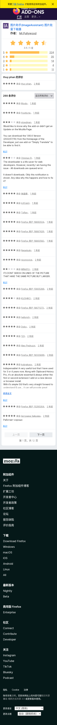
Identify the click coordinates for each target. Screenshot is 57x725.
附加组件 (8, 474)
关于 (6, 480)
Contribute (10, 633)
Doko (24, 326)
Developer (9, 639)
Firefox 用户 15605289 (32, 289)
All (4, 575)
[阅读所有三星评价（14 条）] (29, 61)
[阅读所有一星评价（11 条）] (29, 69)
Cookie (15, 689)
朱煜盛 (24, 193)
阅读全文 (7, 393)
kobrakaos (26, 364)
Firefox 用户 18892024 (32, 222)
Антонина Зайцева (30, 416)
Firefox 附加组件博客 (16, 485)
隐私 (5, 689)
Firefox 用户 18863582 (32, 241)
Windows (9, 546)
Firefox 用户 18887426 (32, 231)
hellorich (25, 317)
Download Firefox (14, 541)
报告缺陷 (8, 519)
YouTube (8, 661)
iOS (5, 558)
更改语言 (7, 708)
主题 (26, 16)
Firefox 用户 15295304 (32, 406)
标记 (5, 151)
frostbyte (26, 113)
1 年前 (33, 103)
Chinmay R (26, 158)
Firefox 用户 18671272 (32, 307)
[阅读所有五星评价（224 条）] (29, 52)
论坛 (6, 514)
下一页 (41, 434)
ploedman (26, 122)
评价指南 (8, 525)
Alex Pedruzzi (28, 345)
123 (23, 336)
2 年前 (37, 83)
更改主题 (7, 714)
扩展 (19, 16)
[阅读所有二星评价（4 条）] (29, 65)
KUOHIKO (26, 298)
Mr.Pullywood (27, 33)
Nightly (7, 590)
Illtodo (24, 103)
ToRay (24, 212)
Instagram (9, 655)
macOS (7, 552)
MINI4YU (25, 269)
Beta (6, 596)
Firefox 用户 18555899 (32, 355)
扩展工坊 (8, 491)
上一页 (16, 434)
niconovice (26, 259)
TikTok (7, 666)
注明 (14, 695)
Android (8, 563)
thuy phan (26, 83)
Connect (8, 628)
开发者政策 (10, 502)
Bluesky (8, 672)
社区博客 (8, 508)
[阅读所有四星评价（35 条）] (29, 56)
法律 (26, 689)
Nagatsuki (26, 250)
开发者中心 (10, 497)
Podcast (8, 677)
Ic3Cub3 (25, 203)
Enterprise (9, 612)
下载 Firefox (18, 4)
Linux (6, 569)
